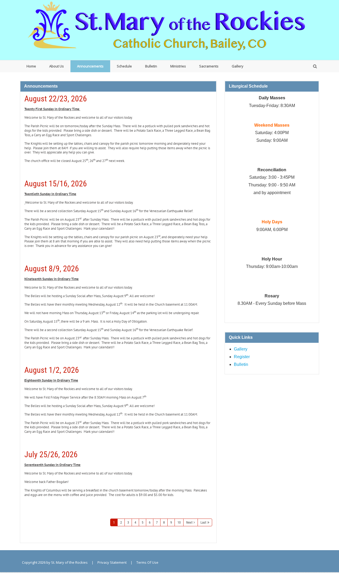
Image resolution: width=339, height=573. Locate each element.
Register (242, 356)
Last (203, 522)
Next (189, 522)
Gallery (240, 349)
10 (179, 522)
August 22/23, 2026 (55, 98)
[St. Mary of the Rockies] (169, 29)
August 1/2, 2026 (51, 370)
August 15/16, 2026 (55, 183)
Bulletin (241, 364)
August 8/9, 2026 (51, 268)
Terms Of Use (147, 562)
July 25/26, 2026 (51, 454)
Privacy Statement (112, 562)
